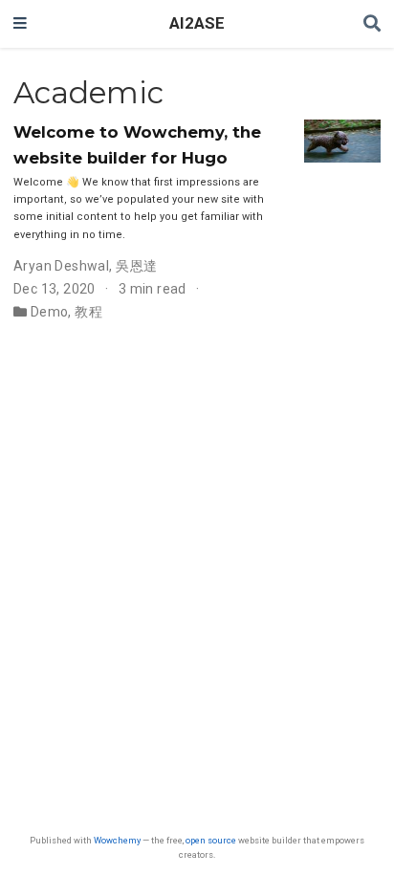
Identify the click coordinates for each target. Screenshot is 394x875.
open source (211, 840)
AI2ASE (197, 23)
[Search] (372, 24)
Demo (50, 311)
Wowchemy (117, 840)
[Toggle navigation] (20, 23)
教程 (88, 311)
